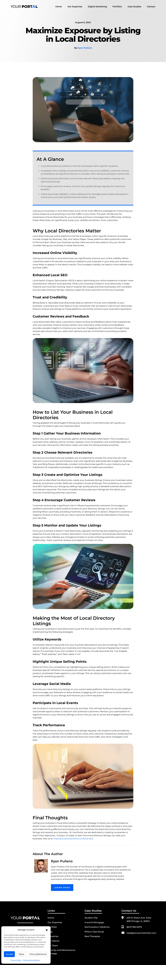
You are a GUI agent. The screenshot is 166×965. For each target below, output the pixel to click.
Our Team (53, 945)
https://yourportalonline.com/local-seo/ (73, 838)
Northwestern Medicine (97, 927)
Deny (21, 954)
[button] (46, 929)
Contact (151, 6)
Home (58, 6)
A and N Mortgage (94, 922)
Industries (53, 936)
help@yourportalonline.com (141, 933)
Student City (91, 918)
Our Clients (53, 941)
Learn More (62, 887)
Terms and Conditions (31, 960)
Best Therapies (92, 936)
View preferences (38, 954)
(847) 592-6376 (134, 927)
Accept (9, 954)
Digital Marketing (97, 6)
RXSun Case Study (94, 931)
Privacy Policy (16, 960)
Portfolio (117, 6)
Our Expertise (75, 6)
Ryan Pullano (85, 48)
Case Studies (134, 6)
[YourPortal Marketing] (24, 6)
